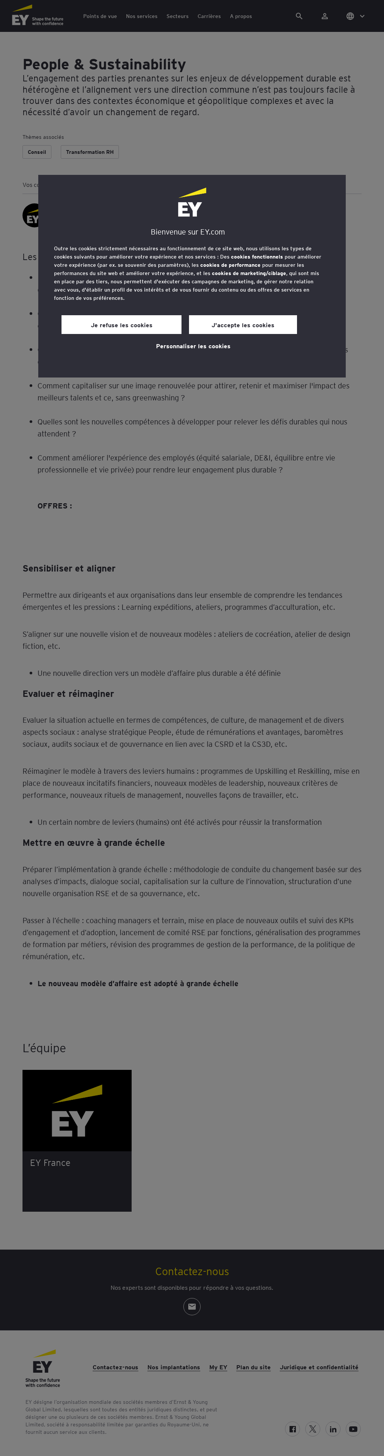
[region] (192, 276)
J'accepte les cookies (243, 324)
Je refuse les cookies (122, 324)
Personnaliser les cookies (193, 345)
